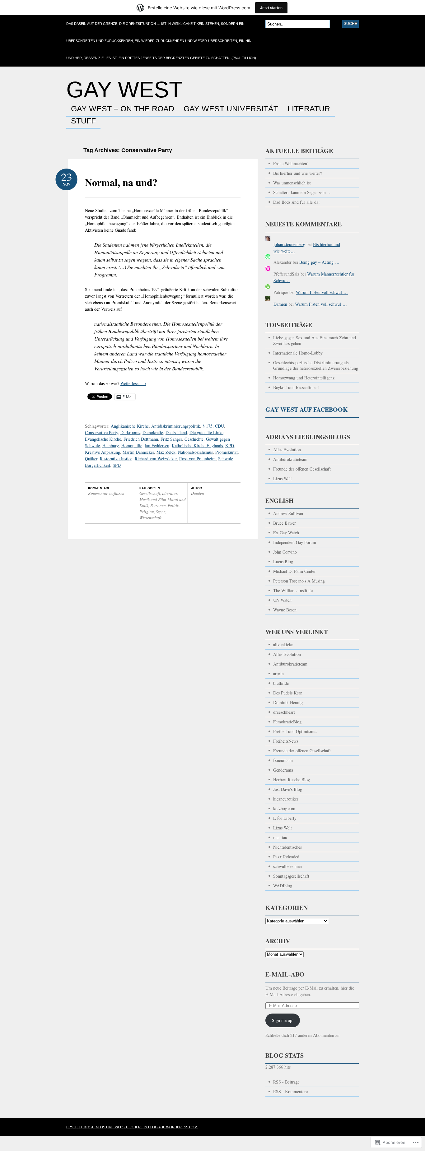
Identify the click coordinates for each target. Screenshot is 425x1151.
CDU (219, 426)
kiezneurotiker (285, 799)
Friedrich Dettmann (141, 439)
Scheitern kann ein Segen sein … (302, 192)
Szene (161, 511)
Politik (173, 505)
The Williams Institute (293, 590)
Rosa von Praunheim (197, 459)
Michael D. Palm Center (294, 571)
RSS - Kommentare (290, 1091)
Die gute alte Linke (206, 432)
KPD (229, 445)
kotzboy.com (284, 808)
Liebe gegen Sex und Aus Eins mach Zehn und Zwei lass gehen (314, 340)
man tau (280, 837)
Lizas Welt (282, 478)
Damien (197, 493)
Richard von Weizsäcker (156, 459)
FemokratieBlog (287, 722)
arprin (278, 673)
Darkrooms (130, 432)
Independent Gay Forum (294, 542)
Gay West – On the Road (122, 109)
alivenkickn (283, 644)
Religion (146, 511)
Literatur (308, 109)
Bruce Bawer (284, 523)
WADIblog (282, 886)
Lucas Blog (283, 561)
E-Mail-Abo (284, 974)
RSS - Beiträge (286, 1082)
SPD (117, 465)
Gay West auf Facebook (306, 409)
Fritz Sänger (171, 439)
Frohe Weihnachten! (291, 163)
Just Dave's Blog (287, 789)
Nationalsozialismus (195, 452)
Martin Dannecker (138, 452)
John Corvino (285, 552)
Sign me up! (283, 1020)
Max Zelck (165, 452)
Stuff (83, 121)
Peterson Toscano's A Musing (299, 581)
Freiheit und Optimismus (295, 731)
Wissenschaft (150, 517)
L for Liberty (285, 818)
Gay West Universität (231, 109)
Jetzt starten (271, 7)
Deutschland (176, 432)
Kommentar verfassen (106, 493)
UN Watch (282, 600)
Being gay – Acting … (319, 262)
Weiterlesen (133, 383)
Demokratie (152, 432)
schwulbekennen (287, 866)
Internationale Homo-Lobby (298, 353)
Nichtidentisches (287, 847)
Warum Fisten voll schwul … (322, 292)
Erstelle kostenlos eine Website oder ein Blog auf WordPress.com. (132, 1127)
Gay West (124, 89)
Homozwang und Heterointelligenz (303, 378)
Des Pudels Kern (287, 693)
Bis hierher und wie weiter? (297, 173)
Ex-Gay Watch (286, 533)
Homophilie (131, 445)
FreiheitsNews (285, 741)
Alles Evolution (287, 450)
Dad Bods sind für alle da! (296, 202)
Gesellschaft (149, 493)
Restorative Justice (116, 459)
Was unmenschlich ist (292, 183)
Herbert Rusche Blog (291, 779)
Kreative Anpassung (102, 452)
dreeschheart (284, 712)
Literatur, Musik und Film (158, 496)
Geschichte (193, 439)
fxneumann (283, 760)
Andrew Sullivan (288, 513)
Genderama (283, 770)
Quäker (91, 459)
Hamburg (110, 445)
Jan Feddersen (157, 445)
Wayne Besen (285, 610)
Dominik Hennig (288, 702)
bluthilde (281, 683)
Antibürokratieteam (290, 459)
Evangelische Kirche (103, 439)
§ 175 (208, 426)
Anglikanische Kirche (130, 426)
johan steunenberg (289, 244)
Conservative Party (101, 432)
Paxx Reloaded (286, 857)
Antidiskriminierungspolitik (175, 426)
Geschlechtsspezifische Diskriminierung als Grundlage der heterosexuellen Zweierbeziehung (315, 365)
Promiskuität (226, 452)
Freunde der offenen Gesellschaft (302, 469)
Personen (158, 505)
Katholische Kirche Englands (197, 445)
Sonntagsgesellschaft (291, 876)
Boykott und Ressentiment (296, 387)
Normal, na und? (121, 182)
